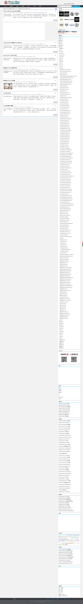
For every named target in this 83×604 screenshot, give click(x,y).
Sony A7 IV (70, 539)
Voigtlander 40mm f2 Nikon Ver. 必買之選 (65, 552)
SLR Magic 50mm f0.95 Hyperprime (66, 223)
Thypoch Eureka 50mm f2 (64, 226)
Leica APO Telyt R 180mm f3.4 (65, 110)
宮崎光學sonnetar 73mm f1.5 (64, 290)
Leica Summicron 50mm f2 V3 (65, 179)
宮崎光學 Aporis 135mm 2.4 (64, 272)
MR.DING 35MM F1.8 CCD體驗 (64, 442)
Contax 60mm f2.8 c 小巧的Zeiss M (64, 455)
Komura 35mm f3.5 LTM (64, 89)
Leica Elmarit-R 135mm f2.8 (64, 131)
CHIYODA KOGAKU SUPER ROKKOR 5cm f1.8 (67, 76)
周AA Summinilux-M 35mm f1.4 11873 (66, 254)
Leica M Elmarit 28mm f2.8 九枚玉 (65, 154)
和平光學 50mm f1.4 (63, 264)
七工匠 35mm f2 (62, 243)
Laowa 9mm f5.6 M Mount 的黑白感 (64, 451)
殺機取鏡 (63, 543)
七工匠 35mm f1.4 (63, 241)
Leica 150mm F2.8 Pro (63, 102)
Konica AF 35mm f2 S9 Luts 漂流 (64, 496)
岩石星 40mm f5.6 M (63, 293)
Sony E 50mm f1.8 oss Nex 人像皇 (64, 560)
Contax (60, 56)
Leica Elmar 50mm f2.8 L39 (64, 113)
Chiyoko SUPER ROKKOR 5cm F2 (65, 81)
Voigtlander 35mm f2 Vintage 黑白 (64, 449)
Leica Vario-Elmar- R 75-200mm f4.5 (66, 205)
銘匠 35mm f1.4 (62, 308)
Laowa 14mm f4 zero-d (63, 92)
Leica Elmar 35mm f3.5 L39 (64, 112)
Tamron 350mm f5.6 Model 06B (20, 12)
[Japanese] (70, 31)
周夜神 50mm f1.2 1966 (64, 261)
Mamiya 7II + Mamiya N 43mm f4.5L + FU (65, 509)
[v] (66, 21)
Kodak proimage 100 (69, 536)
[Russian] (74, 31)
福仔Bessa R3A (75, 543)
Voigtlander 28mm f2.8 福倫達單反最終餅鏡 (66, 501)
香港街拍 (66, 544)
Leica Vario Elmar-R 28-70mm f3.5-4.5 (66, 203)
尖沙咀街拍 (70, 541)
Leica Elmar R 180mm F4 (64, 125)
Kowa (60, 66)
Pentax (60, 328)
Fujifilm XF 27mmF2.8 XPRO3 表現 (64, 428)
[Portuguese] (73, 31)
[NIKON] (66, 16)
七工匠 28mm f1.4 (63, 239)
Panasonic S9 (65, 539)
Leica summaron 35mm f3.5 (64, 174)
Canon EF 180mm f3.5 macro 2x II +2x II (65, 563)
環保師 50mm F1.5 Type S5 (64, 298)
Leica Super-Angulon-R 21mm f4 (65, 197)
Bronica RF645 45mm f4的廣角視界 (64, 498)
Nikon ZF (60, 539)
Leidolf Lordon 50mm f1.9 (64, 207)
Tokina (60, 336)
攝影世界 (10, 8)
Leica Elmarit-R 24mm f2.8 (64, 133)
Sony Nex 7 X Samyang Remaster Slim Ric (66, 561)
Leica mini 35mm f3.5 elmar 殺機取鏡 (65, 549)
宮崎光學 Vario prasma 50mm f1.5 (65, 287)
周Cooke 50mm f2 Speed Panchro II (66, 256)
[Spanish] (76, 31)
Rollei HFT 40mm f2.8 (63, 221)
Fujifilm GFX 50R (12, 12)
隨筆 (59, 387)
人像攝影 (74, 540)
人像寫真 (71, 540)
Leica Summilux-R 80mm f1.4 (65, 192)
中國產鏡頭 (61, 341)
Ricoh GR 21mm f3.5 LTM (64, 218)
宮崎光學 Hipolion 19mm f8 (64, 275)
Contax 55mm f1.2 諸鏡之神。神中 (64, 413)
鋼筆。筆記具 (61, 397)
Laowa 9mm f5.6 (62, 95)
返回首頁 (14, 598)
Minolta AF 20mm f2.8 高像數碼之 (64, 433)
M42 (60, 320)
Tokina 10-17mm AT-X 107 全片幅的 (64, 426)
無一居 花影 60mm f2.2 (63, 297)
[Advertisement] (24, 31)
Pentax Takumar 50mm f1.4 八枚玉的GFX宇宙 (66, 510)
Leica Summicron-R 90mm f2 (64, 185)
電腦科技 (60, 390)
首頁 (5, 6)
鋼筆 (40, 6)
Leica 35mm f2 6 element (64, 105)
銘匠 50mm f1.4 (62, 310)
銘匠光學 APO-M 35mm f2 (64, 313)
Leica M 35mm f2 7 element (64, 151)
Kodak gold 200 (12, 69)
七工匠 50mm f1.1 (63, 244)
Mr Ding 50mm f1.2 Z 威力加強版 (64, 504)
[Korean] (71, 31)
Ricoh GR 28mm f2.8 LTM (64, 220)
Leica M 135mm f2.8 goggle (64, 148)
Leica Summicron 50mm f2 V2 (65, 177)
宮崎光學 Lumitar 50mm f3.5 (64, 282)
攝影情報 (60, 40)
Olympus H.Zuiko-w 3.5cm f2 (64, 215)
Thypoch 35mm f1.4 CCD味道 (63, 440)
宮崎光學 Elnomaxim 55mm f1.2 (65, 274)
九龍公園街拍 (67, 540)
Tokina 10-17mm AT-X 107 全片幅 (64, 408)
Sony (60, 334)
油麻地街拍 (67, 543)
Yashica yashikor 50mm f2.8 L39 (65, 236)
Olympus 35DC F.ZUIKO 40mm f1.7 (64, 405)
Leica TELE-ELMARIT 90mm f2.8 (65, 200)
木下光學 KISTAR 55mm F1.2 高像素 (64, 444)
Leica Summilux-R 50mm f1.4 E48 (65, 190)
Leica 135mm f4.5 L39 (63, 100)
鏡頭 (28, 6)
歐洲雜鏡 (60, 346)
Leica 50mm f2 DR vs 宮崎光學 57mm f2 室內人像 (12, 42)
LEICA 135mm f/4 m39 (63, 99)
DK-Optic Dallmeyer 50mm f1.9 (65, 84)
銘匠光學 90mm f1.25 (63, 311)
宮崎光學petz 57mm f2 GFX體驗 (9, 80)
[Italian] (68, 31)
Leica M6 (16, 69)
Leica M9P (22, 94)
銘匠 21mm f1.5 (62, 305)
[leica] (61, 21)
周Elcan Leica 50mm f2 (63, 257)
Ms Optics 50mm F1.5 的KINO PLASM (65, 448)
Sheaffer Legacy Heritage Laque (64, 411)
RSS (56, 8)
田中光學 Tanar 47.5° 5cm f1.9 (65, 300)
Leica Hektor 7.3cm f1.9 (64, 146)
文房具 (60, 398)
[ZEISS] (61, 16)
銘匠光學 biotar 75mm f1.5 (64, 315)
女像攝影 (63, 541)
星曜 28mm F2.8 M (63, 295)
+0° (55, 11)
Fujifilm (60, 61)
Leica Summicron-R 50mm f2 (64, 184)
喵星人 (61, 541)
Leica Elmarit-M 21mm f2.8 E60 (65, 130)
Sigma (60, 333)
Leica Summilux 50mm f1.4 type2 (65, 189)
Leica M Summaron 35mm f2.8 (65, 156)
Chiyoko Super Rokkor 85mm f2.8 (65, 82)
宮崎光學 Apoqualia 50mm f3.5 (65, 269)
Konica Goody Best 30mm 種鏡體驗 (64, 406)
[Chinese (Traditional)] (60, 31)
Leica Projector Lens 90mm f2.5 (65, 167)
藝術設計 (60, 392)
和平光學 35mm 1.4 (63, 262)
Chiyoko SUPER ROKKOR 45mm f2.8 (66, 77)
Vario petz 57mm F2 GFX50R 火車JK (10, 55)
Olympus (60, 326)
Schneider (61, 331)
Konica (60, 64)
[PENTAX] (72, 16)
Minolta (60, 323)
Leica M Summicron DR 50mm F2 (65, 161)
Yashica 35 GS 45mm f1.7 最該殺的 (64, 420)
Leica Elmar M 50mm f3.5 (64, 123)
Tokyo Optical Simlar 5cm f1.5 (65, 233)
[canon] (72, 21)
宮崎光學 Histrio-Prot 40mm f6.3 (65, 279)
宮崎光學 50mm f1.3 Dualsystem (65, 267)
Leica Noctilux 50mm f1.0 (64, 164)
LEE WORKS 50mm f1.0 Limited (65, 97)
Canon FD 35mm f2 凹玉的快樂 (64, 502)
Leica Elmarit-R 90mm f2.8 (64, 138)
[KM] (66, 27)
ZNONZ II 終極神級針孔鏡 (63, 453)
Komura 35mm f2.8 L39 (64, 87)
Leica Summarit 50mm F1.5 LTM (65, 172)
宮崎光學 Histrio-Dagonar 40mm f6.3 (66, 277)
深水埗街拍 (71, 543)
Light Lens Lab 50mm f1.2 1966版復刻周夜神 (66, 557)
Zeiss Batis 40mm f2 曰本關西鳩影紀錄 (65, 499)
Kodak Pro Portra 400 (63, 537)
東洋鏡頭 (60, 344)
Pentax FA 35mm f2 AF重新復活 (64, 416)
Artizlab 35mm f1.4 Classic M (64, 69)
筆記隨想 (48, 598)
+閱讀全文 (55, 20)
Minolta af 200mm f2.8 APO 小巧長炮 (65, 507)
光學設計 (60, 37)
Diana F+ (60, 58)
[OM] (61, 27)
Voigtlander (61, 339)
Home (69, 598)
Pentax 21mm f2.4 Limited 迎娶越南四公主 (65, 555)
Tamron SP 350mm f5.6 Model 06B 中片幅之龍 (11, 11)
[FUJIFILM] (76, 27)
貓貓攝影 (61, 544)
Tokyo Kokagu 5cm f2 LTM (64, 231)
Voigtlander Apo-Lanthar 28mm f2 (64, 475)
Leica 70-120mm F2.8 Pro (64, 107)
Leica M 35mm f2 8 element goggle (65, 153)
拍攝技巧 (60, 38)
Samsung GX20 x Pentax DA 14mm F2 (65, 437)
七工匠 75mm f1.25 (63, 246)
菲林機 (23, 6)
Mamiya (60, 321)
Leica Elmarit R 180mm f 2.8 (64, 128)
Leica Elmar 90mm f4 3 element (65, 118)
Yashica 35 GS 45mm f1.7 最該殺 (64, 403)
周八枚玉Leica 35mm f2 (64, 259)
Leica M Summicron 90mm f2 (64, 159)
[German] (66, 31)
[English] (63, 31)
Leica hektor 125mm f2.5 (64, 141)
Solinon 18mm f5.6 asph (64, 225)
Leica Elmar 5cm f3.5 (63, 115)
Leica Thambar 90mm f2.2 (64, 202)
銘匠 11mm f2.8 (62, 303)
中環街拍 (63, 540)
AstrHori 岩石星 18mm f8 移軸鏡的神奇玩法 (66, 550)
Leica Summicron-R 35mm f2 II (65, 182)
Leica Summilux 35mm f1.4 (64, 187)
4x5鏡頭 (60, 48)
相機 (17, 6)
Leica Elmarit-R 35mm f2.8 (64, 136)
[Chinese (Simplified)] (59, 31)
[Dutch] (62, 31)
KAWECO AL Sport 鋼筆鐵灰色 (64, 414)
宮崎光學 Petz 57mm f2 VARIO (23, 8)
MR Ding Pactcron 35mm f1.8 (64, 210)
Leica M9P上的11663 (7, 93)
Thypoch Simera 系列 (63, 228)
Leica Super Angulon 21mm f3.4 (65, 195)
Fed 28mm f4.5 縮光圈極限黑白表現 (64, 446)
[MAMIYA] (72, 27)
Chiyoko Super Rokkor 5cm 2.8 (65, 79)
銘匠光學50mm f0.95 (63, 318)
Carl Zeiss (61, 55)
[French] (65, 31)
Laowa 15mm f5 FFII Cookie (64, 94)
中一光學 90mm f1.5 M (63, 251)
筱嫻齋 (65, 598)
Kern (60, 63)
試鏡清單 (11, 6)
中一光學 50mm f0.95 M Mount (65, 249)
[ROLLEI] (76, 16)
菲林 (34, 6)
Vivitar (60, 338)
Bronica (60, 51)
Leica (16, 8)
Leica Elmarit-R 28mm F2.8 (64, 135)
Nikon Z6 (76, 537)
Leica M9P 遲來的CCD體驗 (8, 105)
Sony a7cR (74, 539)
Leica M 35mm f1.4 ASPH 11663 (14, 94)
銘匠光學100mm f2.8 (63, 316)
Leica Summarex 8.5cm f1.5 (64, 171)
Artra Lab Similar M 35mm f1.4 (65, 71)
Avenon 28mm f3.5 (63, 74)
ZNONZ (61, 238)
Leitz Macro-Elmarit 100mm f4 (65, 208)
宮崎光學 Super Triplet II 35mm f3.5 (65, 285)
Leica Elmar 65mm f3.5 (63, 117)
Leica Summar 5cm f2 (63, 169)
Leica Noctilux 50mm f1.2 (64, 166)
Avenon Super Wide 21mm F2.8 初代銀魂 (65, 558)
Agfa (60, 50)
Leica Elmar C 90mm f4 (64, 120)
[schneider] (76, 21)
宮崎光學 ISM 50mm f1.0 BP (64, 280)
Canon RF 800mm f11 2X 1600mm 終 (65, 435)
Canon (60, 53)
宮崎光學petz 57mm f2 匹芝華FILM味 (10, 67)
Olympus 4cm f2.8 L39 (63, 213)
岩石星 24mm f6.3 (63, 292)
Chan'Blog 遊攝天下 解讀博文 (43, 601)
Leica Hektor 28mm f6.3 (64, 143)
